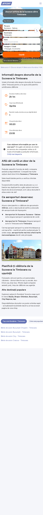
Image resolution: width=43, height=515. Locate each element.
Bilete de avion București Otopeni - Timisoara (19, 328)
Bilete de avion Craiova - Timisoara (14, 340)
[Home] (6, 3)
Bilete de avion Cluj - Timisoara (13, 336)
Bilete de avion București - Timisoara (15, 332)
